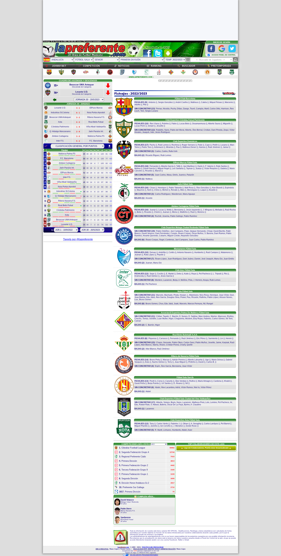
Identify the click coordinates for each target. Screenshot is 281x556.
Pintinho (192, 362)
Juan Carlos (160, 175)
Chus (161, 303)
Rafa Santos (221, 166)
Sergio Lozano (151, 111)
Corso (160, 381)
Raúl (192, 212)
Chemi (157, 212)
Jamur (225, 147)
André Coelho (181, 102)
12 (98, 187)
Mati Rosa (189, 188)
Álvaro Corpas (184, 233)
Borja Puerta (153, 383)
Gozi (232, 295)
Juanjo (198, 168)
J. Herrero (197, 280)
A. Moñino (182, 280)
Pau (178, 147)
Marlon (214, 316)
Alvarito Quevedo (150, 235)
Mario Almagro (204, 381)
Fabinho (207, 318)
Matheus (194, 102)
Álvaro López (161, 259)
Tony (152, 423)
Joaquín (145, 132)
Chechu (137, 318)
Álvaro (162, 345)
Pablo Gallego (176, 216)
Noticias (124, 66)
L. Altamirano (193, 295)
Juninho (154, 426)
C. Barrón (174, 316)
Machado (168, 295)
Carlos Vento (162, 423)
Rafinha (202, 297)
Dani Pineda (216, 130)
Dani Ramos (219, 233)
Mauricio (140, 190)
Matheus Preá (198, 402)
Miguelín (227, 123)
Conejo (174, 233)
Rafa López (149, 255)
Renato (174, 190)
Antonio (151, 102)
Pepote (160, 255)
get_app (111, 104)
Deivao (153, 252)
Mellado (218, 210)
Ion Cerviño (165, 426)
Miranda (169, 147)
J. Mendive (178, 426)
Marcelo (159, 295)
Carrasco (163, 338)
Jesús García (166, 276)
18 (91, 168)
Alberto (188, 130)
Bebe (139, 212)
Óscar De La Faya (175, 404)
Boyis (173, 402)
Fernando (154, 166)
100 (106, 220)
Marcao (166, 360)
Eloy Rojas (198, 318)
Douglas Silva (173, 297)
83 (107, 163)
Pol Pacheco (204, 274)
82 (107, 215)
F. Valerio (209, 166)
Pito (144, 104)
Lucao (161, 210)
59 (102, 215)
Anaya (206, 280)
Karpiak (225, 342)
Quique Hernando (198, 231)
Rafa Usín (173, 151)
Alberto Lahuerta (194, 360)
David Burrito (219, 231)
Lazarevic (167, 280)
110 (102, 168)
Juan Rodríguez (175, 259)
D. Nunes (183, 316)
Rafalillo (159, 130)
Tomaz (145, 318)
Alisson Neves (225, 297)
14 (91, 182)
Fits (225, 274)
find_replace (235, 60)
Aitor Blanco (146, 345)
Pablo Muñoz (201, 342)
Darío (200, 166)
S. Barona (208, 233)
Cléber (159, 316)
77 (107, 159)
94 (107, 192)
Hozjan (183, 295)
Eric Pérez (201, 338)
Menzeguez (192, 190)
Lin (221, 338)
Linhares (167, 430)
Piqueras (152, 338)
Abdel (157, 387)
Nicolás (166, 108)
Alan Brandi (217, 188)
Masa (169, 175)
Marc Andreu (204, 316)
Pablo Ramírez (190, 216)
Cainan (137, 321)
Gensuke (167, 342)
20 (91, 154)
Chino (157, 190)
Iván (152, 132)
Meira (174, 212)
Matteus (149, 179)
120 (102, 154)
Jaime (218, 342)
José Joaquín (207, 259)
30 (87, 154)
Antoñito (162, 252)
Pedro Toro (146, 147)
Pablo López (213, 297)
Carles (158, 151)
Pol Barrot (225, 423)
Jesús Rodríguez (162, 132)
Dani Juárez (188, 259)
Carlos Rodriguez (163, 194)
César (152, 188)
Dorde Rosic (191, 426)
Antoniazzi (158, 147)
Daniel (197, 259)
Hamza (202, 147)
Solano (166, 402)
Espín (157, 366)
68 (107, 168)
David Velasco (148, 233)
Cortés (171, 252)
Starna (155, 345)
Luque (203, 190)
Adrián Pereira (178, 360)
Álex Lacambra (167, 387)
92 (102, 173)
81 (107, 154)
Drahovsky (139, 276)
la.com (123, 547)
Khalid (227, 381)
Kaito (186, 274)
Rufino (192, 381)
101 (106, 201)
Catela (204, 102)
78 (102, 201)
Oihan (185, 423)
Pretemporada (221, 66)
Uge (207, 360)
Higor (171, 318)
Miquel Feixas (216, 102)
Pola (190, 280)
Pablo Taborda (175, 188)
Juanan (166, 212)
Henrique (162, 188)
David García (149, 168)
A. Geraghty (196, 423)
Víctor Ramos (187, 387)
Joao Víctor (224, 295)
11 (95, 206)
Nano (166, 130)
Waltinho (184, 212)
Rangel (210, 303)
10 (98, 173)
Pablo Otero (177, 342)
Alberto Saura (214, 123)
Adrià (177, 387)
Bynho (187, 404)
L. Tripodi (217, 274)
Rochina (175, 145)
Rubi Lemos (163, 145)
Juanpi (153, 210)
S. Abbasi (155, 404)
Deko (179, 274)
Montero (158, 280)
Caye (207, 145)
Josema (165, 216)
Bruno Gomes (145, 299)
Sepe (152, 274)
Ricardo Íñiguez (153, 155)
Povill (152, 381)
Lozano (224, 145)
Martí (206, 108)
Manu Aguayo (189, 194)
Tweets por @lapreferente (78, 239)
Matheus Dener (189, 147)
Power (183, 297)
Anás (147, 362)
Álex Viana (154, 123)
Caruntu (169, 381)
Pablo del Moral (177, 130)
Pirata (176, 295)
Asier (190, 430)
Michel (165, 190)
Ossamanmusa (198, 123)
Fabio (174, 123)
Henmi (229, 338)
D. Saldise (193, 316)
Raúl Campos (212, 252)
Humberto (198, 252)
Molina (137, 168)
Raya (193, 274)
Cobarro (162, 235)
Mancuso (222, 316)
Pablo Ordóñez (162, 231)
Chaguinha (179, 318)
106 (102, 177)
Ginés (175, 175)
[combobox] (211, 59)
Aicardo (212, 190)
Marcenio (229, 102)
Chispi (210, 231)
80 (102, 196)
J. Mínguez (207, 210)
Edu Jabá (150, 297)
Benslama (178, 210)
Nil (204, 303)
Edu (136, 404)
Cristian (207, 130)
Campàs (199, 108)
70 (107, 173)
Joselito (211, 342)
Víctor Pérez (206, 387)
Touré (192, 108)
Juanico (182, 175)
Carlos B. (210, 362)
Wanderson (177, 194)
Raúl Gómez (152, 276)
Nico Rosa (204, 295)
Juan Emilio (229, 259)
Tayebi (166, 316)
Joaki (176, 303)
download (109, 146)
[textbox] (211, 60)
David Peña (139, 383)
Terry (169, 362)
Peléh (215, 145)
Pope (186, 231)
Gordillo (152, 318)
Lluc (136, 299)
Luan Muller (162, 318)
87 (102, 192)
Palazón (190, 175)
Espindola (229, 188)
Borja (175, 280)
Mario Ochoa (217, 360)
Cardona (217, 381)
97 (102, 182)
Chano (159, 342)
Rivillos (230, 316)
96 (107, 182)
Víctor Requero (211, 168)
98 (107, 196)
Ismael (151, 126)
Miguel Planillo (141, 426)
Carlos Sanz (189, 342)
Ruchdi (158, 216)
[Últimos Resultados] (46, 146)
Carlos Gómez (218, 318)
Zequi (225, 130)
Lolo (207, 402)
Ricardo (148, 171)
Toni (142, 111)
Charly (183, 345)
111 (106, 210)
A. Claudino (196, 404)
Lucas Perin (139, 126)
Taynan (189, 168)
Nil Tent (229, 318)
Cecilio (160, 274)
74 (102, 220)
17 (98, 210)
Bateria (163, 404)
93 (107, 187)
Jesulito (159, 126)
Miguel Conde (173, 235)
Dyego (186, 108)
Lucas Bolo (184, 123)
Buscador (188, 66)
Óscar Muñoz (197, 233)
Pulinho (165, 123)
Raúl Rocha (230, 210)
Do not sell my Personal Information (144, 555)
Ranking (156, 66)
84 (102, 187)
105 (102, 163)
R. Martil (158, 430)
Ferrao (159, 108)
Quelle (190, 345)
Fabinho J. (175, 423)
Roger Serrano (188, 145)
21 (98, 225)
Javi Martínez (189, 166)
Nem (149, 190)
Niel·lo (197, 387)
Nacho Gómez (158, 362)
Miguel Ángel (163, 168)
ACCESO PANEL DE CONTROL (224, 55)
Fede (200, 145)
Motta (169, 210)
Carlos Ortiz (215, 108)
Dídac (179, 108)
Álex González (202, 188)
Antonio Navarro (184, 252)
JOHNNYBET (59, 66)
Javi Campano (176, 231)
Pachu (152, 145)
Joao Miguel (180, 362)
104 (106, 206)
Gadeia (223, 168)
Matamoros (226, 252)
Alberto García (167, 166)
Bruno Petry (155, 360)
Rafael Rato (144, 404)
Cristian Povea (172, 345)
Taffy (178, 166)
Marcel (158, 171)
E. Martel (170, 274)
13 (98, 182)
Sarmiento (212, 338)
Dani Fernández (162, 233)
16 (91, 173)
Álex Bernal (197, 130)
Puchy (173, 108)
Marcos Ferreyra (195, 303)
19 (91, 163)
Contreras (169, 240)
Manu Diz (218, 259)
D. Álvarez (178, 383)
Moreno (200, 212)
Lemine (213, 402)
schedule (45, 104)
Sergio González (165, 102)
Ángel (161, 240)
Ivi (231, 402)
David (201, 362)
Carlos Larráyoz (211, 423)
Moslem (188, 318)
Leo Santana (177, 168)
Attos (182, 190)
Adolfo (137, 104)
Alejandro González (189, 235)
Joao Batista (139, 297)
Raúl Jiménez (214, 147)
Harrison (225, 108)
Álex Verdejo (181, 381)
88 (107, 177)
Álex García (161, 297)
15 (98, 220)
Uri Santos (166, 383)
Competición (91, 66)
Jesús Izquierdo (193, 210)
